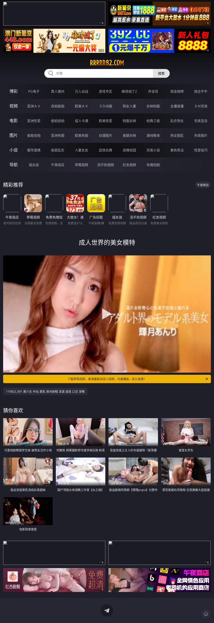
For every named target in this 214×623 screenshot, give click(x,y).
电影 (13, 121)
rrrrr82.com (107, 63)
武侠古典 (105, 150)
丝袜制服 (153, 106)
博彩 (13, 91)
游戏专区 (105, 91)
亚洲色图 (57, 135)
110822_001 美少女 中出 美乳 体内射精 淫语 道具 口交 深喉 (45, 391)
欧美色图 (81, 135)
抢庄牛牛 (201, 91)
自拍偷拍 (57, 106)
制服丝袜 (129, 120)
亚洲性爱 (34, 120)
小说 (13, 150)
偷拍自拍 (57, 120)
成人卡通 (81, 120)
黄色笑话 (177, 150)
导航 (13, 165)
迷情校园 (129, 150)
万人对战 (81, 91)
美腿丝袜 (129, 135)
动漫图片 (105, 135)
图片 (13, 135)
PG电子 (33, 91)
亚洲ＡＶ (34, 106)
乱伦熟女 (177, 120)
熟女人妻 (129, 106)
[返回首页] (206, 614)
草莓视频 (81, 165)
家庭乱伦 (57, 150)
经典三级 (153, 120)
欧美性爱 (105, 120)
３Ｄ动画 (105, 106)
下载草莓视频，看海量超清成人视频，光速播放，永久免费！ (107, 379)
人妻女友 (81, 150)
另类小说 (153, 150)
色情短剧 (153, 165)
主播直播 (177, 106)
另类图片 (201, 135)
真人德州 (57, 91)
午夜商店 (57, 165)
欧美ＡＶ (81, 106)
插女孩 (34, 165)
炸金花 (153, 91)
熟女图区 (177, 135)
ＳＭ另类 (201, 106)
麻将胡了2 (129, 91)
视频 (13, 106)
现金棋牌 (177, 91)
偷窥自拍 (34, 135)
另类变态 (201, 120)
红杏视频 (129, 165)
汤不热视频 (105, 165)
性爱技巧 (201, 150)
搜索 (161, 73)
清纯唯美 (153, 135)
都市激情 (34, 150)
